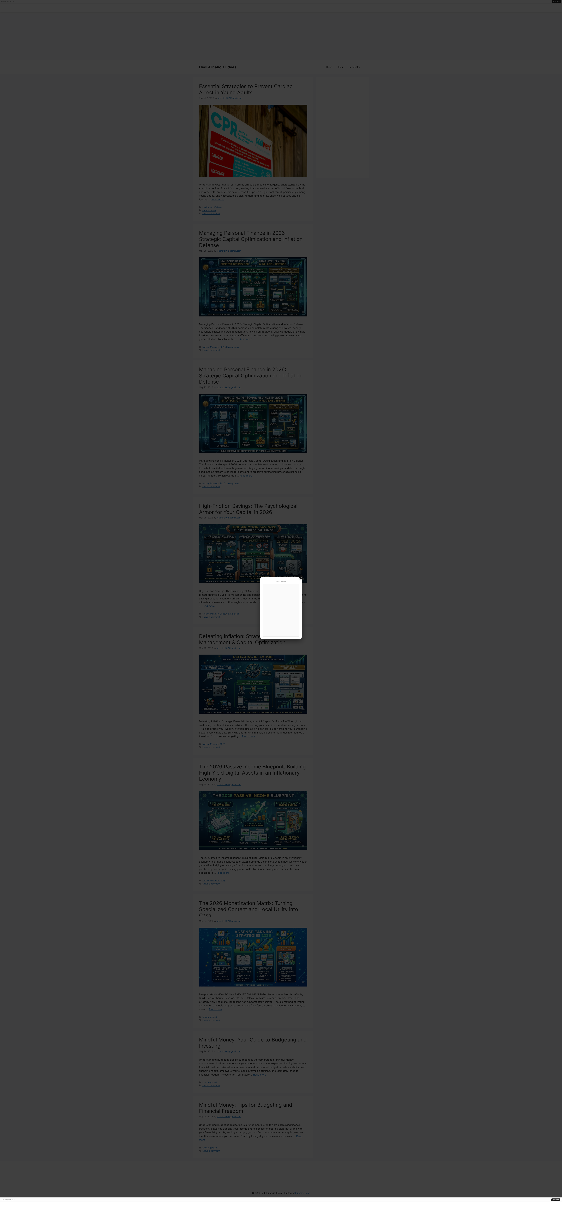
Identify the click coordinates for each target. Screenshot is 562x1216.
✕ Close (555, 1200)
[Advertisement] (281, 610)
